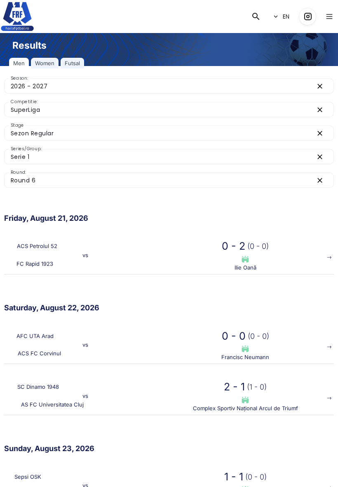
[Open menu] (329, 16)
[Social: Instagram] (307, 16)
